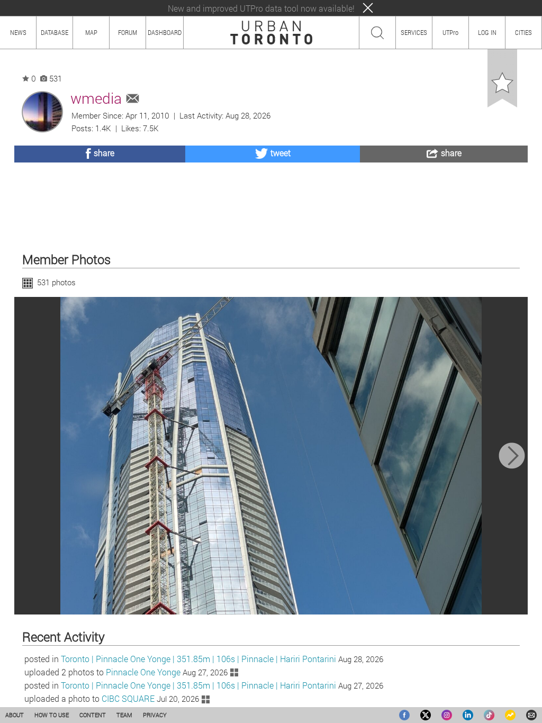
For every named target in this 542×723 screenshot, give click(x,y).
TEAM (124, 715)
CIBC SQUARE (128, 698)
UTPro (450, 32)
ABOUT (14, 715)
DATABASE (54, 32)
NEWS (18, 32)
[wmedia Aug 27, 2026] (271, 455)
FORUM (127, 32)
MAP (91, 32)
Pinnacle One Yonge (143, 671)
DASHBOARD (164, 32)
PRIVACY (155, 715)
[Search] (377, 33)
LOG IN (487, 32)
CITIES (523, 32)
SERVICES (414, 32)
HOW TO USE (51, 715)
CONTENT (92, 715)
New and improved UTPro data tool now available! (261, 8)
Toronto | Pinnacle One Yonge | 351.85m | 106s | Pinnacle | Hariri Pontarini (198, 658)
